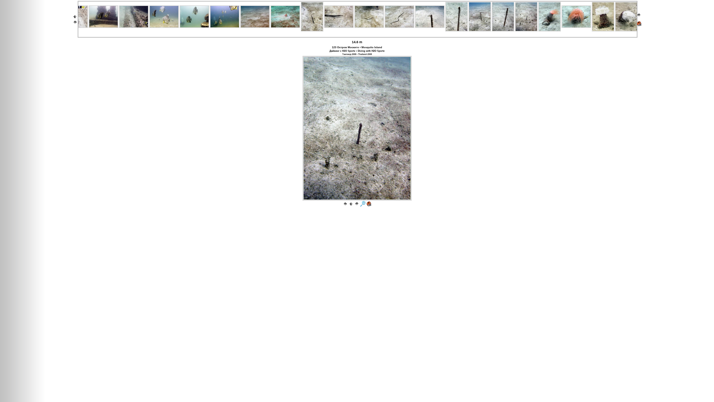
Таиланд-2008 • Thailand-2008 (357, 54)
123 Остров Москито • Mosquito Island (357, 47)
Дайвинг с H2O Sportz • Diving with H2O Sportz (357, 51)
